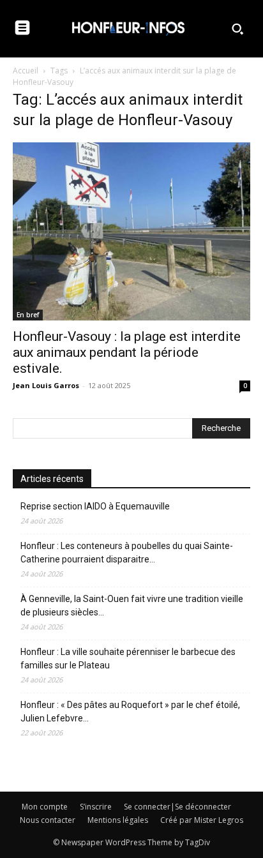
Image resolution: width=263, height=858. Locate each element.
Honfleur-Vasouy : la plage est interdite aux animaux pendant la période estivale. (127, 352)
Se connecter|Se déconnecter (177, 806)
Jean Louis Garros (46, 385)
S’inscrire (96, 806)
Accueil (25, 70)
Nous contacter (47, 820)
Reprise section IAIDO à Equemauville (96, 506)
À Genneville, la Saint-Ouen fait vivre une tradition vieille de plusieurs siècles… (131, 605)
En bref (28, 314)
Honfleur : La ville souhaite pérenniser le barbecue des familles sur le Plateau (128, 658)
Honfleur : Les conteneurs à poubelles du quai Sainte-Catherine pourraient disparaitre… (126, 552)
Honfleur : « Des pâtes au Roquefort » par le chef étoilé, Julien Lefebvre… (130, 711)
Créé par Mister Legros (201, 820)
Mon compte (45, 806)
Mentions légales (117, 820)
